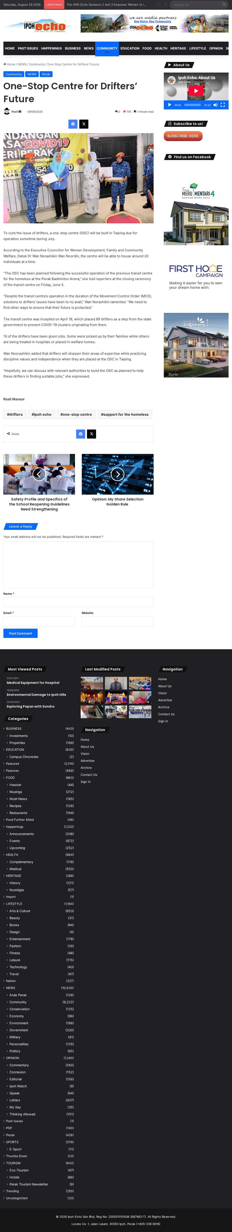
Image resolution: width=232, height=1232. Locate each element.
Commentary (19, 1065)
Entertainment (20, 939)
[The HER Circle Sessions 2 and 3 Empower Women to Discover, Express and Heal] (92, 697)
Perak (46, 74)
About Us (87, 746)
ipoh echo (42, 414)
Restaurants (18, 813)
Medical (15, 869)
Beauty (15, 918)
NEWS (89, 48)
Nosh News (18, 799)
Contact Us (89, 774)
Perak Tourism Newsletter (29, 1184)
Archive (86, 767)
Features (12, 770)
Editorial (16, 1079)
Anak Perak (18, 995)
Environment (19, 1023)
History (15, 883)
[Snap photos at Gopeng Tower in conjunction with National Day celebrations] (116, 697)
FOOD (147, 48)
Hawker (15, 785)
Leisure (15, 960)
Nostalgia (17, 890)
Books (14, 925)
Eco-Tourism (19, 1170)
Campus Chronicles (24, 757)
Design (15, 932)
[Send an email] (20, 111)
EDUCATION (130, 48)
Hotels (14, 1177)
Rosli (15, 111)
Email (8, 613)
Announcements (22, 834)
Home (10, 48)
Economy (17, 1016)
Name (8, 593)
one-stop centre (77, 414)
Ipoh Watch (18, 1086)
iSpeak (15, 1093)
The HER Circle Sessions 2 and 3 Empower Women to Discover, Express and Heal (124, 4)
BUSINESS (73, 48)
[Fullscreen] (222, 105)
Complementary (21, 862)
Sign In (86, 782)
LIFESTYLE (197, 48)
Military (15, 1037)
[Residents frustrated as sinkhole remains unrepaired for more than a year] (92, 712)
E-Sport (16, 1149)
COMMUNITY (107, 48)
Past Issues (28, 48)
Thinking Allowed (22, 1114)
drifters (16, 414)
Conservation (19, 1009)
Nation (11, 981)
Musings (16, 792)
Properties (17, 743)
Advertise (87, 760)
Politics (15, 1051)
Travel (14, 974)
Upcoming (17, 848)
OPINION (216, 48)
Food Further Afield (20, 819)
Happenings (14, 826)
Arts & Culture (20, 911)
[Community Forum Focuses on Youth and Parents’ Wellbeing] (116, 683)
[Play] (169, 105)
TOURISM (13, 1163)
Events (15, 841)
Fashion (15, 946)
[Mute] (215, 105)
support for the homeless (126, 414)
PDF (9, 1128)
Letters (15, 1100)
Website (87, 613)
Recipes (15, 806)
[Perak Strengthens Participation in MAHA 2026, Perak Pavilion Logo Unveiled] (116, 712)
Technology (18, 967)
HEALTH (161, 48)
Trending (12, 1191)
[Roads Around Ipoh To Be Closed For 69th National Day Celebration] (140, 712)
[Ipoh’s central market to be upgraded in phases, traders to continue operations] (140, 683)
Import (11, 897)
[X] (83, 124)
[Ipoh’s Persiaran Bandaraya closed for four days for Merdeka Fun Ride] (92, 683)
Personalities (19, 1044)
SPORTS (12, 1142)
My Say (15, 1107)
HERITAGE (178, 48)
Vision (85, 753)
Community (37, 64)
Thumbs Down (16, 1156)
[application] (196, 91)
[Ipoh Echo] (38, 26)
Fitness (15, 953)
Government (19, 1030)
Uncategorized (16, 1198)
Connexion (18, 1072)
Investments (19, 736)
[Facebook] (72, 124)
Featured (12, 763)
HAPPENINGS (51, 48)
